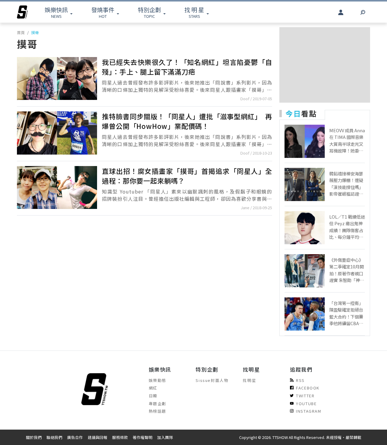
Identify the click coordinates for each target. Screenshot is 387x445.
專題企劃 (157, 403)
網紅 (153, 388)
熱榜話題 (157, 411)
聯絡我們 (54, 437)
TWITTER (305, 396)
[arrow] (22, 12)
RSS (300, 380)
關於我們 (34, 437)
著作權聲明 (142, 437)
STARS (194, 12)
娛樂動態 (157, 380)
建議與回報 (97, 437)
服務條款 (120, 437)
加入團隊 (165, 437)
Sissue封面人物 (212, 380)
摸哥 (35, 32)
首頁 (21, 32)
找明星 (249, 380)
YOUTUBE (306, 403)
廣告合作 (75, 437)
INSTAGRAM (308, 411)
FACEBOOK (308, 388)
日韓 (153, 396)
